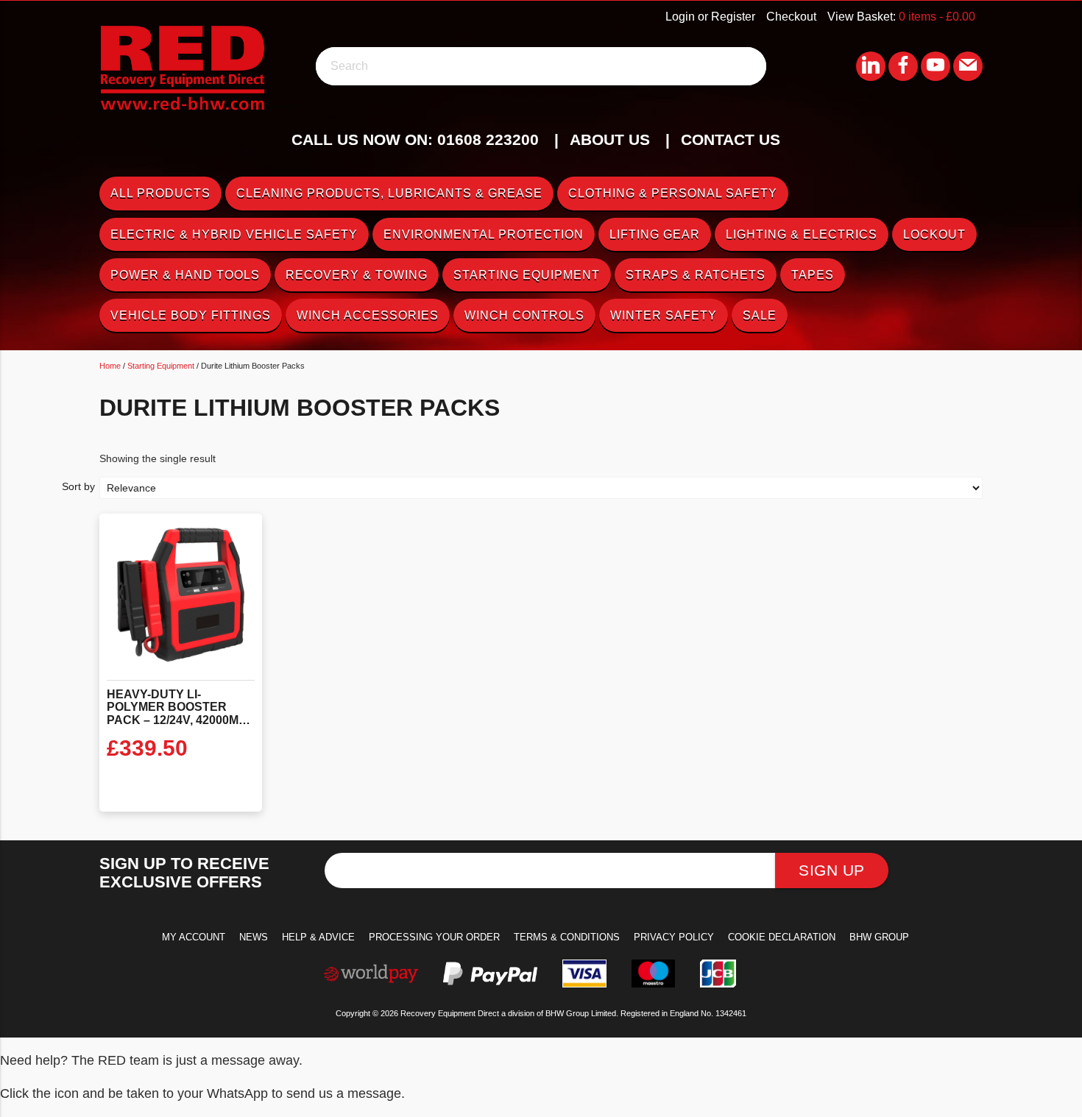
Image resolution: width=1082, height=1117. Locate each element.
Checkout (791, 16)
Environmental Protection (483, 234)
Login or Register (710, 16)
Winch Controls (524, 315)
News (253, 937)
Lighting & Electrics (801, 234)
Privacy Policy (674, 937)
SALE (760, 315)
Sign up (832, 870)
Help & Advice (318, 937)
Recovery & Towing (357, 275)
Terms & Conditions (567, 937)
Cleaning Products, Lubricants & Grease (389, 193)
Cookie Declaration (781, 937)
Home (110, 365)
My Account (193, 937)
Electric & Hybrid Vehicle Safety (234, 234)
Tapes (812, 275)
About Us (610, 139)
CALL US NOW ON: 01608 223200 (415, 139)
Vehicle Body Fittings (190, 315)
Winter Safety (663, 315)
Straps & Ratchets (695, 275)
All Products (160, 193)
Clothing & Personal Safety (672, 193)
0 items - (937, 16)
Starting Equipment (526, 275)
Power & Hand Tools (185, 275)
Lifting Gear (654, 234)
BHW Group (879, 937)
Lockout (934, 234)
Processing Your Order (434, 937)
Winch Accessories (368, 315)
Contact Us (730, 139)
